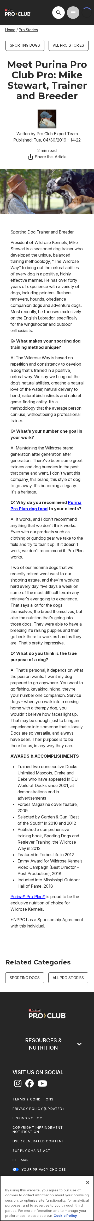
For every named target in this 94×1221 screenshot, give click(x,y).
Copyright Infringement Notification (38, 1130)
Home (10, 30)
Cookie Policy (65, 1215)
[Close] (87, 1182)
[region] (47, 1198)
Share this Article (51, 156)
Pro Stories (28, 30)
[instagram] (17, 1085)
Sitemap (21, 1160)
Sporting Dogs (25, 45)
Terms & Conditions (33, 1099)
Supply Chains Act (32, 1151)
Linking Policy (27, 1118)
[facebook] (29, 1085)
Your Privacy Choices (43, 1169)
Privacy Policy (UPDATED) (38, 1109)
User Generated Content (38, 1141)
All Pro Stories (68, 45)
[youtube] (42, 1085)
